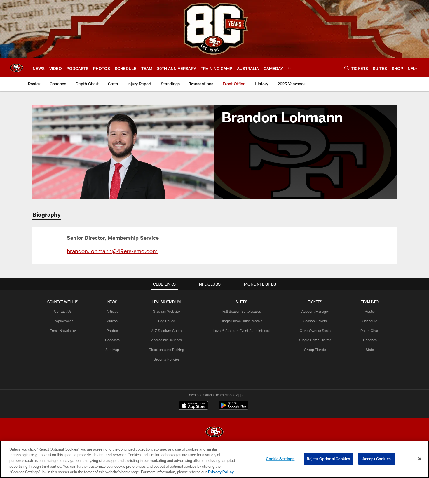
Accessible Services (166, 340)
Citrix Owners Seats (315, 330)
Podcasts (112, 340)
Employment (63, 321)
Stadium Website (166, 311)
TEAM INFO (370, 302)
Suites (241, 302)
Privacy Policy (221, 472)
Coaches (370, 340)
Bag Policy (166, 321)
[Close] (419, 459)
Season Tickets (315, 321)
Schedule (369, 321)
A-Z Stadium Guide (166, 330)
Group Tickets (315, 349)
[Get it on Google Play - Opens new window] (233, 408)
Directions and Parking (166, 349)
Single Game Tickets (315, 340)
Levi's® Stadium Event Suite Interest (241, 330)
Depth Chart (369, 330)
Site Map (112, 349)
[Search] (346, 68)
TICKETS (315, 302)
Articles (112, 311)
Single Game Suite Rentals (241, 321)
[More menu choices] (290, 68)
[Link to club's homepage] (16, 68)
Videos (112, 321)
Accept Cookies (376, 458)
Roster (370, 311)
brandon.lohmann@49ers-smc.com (112, 250)
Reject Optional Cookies (328, 458)
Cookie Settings (280, 458)
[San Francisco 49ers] (214, 433)
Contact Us (63, 311)
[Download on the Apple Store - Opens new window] (193, 406)
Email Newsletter (63, 330)
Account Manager (315, 311)
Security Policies (166, 359)
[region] (214, 459)
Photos (112, 330)
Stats (370, 349)
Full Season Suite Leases (241, 311)
